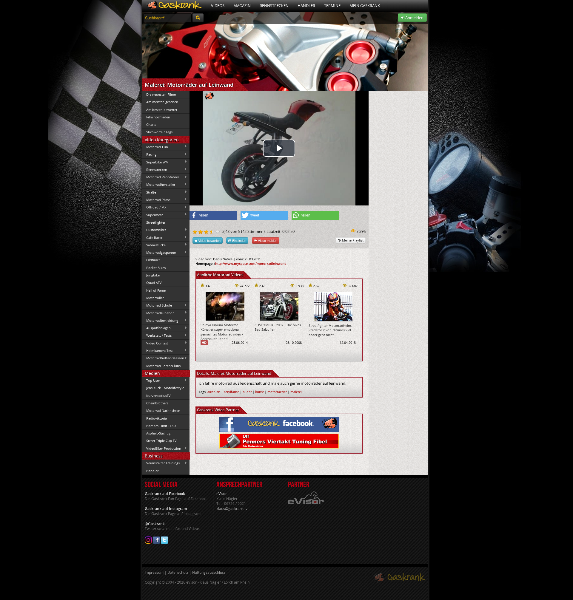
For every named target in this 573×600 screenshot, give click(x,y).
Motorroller (155, 298)
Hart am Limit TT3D (161, 425)
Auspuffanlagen (156, 328)
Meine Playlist (352, 240)
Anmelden (413, 17)
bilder (247, 391)
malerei (296, 391)
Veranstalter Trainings (161, 463)
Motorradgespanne (159, 252)
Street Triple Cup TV (161, 440)
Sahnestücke (154, 244)
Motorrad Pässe (156, 199)
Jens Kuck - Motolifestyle (165, 388)
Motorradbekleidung (160, 320)
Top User (151, 380)
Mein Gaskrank (364, 5)
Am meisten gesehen (162, 102)
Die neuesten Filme (161, 94)
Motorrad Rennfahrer (160, 177)
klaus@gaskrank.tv (231, 508)
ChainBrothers (157, 403)
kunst (259, 391)
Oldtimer (153, 260)
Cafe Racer (152, 237)
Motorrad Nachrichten (163, 410)
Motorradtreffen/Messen (163, 358)
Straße (149, 192)
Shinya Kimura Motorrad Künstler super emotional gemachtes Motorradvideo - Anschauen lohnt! (222, 332)
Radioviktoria (156, 418)
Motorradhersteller (158, 184)
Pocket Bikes (156, 267)
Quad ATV (154, 282)
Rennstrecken (274, 5)
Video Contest (155, 343)
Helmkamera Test (157, 350)
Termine (332, 5)
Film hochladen (158, 117)
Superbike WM (155, 162)
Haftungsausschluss (209, 572)
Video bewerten (209, 240)
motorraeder (277, 391)
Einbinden (238, 240)
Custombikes (154, 230)
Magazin (242, 5)
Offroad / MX (154, 207)
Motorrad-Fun (155, 146)
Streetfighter (155, 222)
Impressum (154, 572)
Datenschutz (177, 572)
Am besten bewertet (161, 109)
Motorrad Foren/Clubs (163, 366)
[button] (213, 215)
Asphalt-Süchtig (158, 433)
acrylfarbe (231, 391)
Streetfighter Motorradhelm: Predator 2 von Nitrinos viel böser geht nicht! (330, 330)
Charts (151, 124)
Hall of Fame (156, 290)
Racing (149, 154)
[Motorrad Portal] (174, 6)
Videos (217, 5)
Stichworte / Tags (159, 132)
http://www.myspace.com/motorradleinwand (250, 263)
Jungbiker (153, 275)
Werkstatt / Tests (157, 335)
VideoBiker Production (161, 448)
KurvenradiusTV (158, 395)
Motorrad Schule (157, 305)
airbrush (213, 391)
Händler (306, 5)
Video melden (267, 240)
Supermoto (153, 214)
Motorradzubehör (158, 312)
